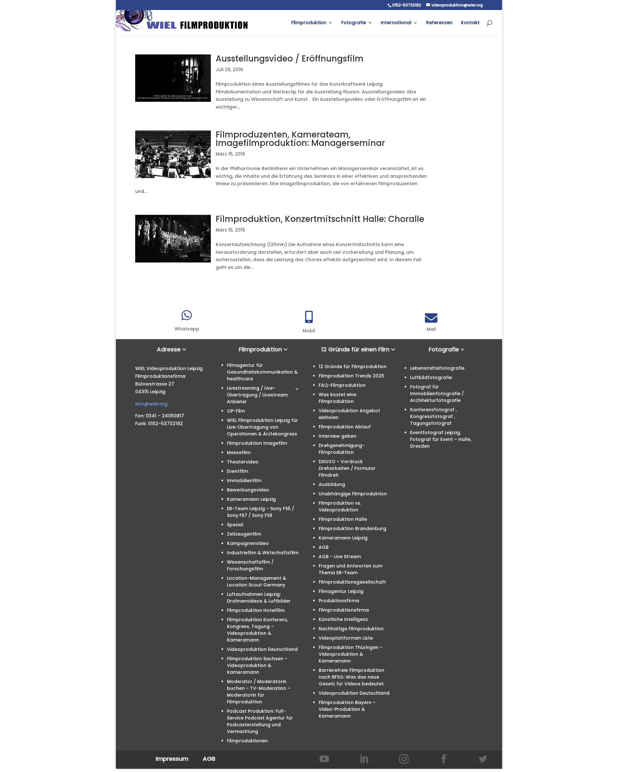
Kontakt (470, 23)
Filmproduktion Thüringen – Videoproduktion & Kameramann (351, 654)
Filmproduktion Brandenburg (352, 528)
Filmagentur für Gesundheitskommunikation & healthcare (262, 372)
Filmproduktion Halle (343, 519)
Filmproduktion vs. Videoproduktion (340, 506)
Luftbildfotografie (431, 377)
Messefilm (238, 452)
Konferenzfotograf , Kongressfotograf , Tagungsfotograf (433, 416)
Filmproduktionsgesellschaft (352, 582)
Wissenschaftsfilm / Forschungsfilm (250, 565)
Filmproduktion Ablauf (345, 427)
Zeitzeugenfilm (244, 534)
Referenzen (439, 23)
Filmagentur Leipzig (341, 591)
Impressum (172, 759)
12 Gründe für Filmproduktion (353, 366)
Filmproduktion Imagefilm (257, 443)
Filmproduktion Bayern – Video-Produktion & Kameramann (347, 709)
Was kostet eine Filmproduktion (337, 398)
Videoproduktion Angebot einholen (349, 414)
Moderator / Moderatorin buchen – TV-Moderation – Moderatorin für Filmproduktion (258, 691)
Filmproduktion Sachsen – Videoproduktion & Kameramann (257, 665)
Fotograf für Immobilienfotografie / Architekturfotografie (437, 394)
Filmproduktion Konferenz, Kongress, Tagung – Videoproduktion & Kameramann (257, 629)
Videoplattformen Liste (346, 638)
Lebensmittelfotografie (437, 368)
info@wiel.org (151, 404)
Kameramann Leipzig (251, 499)
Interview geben (337, 436)
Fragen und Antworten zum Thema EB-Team (350, 569)
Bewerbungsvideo (248, 490)
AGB (324, 547)
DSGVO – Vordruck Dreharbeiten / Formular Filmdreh (347, 468)
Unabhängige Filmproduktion (353, 494)
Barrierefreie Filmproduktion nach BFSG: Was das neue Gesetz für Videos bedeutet (351, 677)
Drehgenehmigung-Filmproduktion (342, 448)
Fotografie (353, 23)
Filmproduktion (308, 23)
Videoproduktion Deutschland (262, 649)
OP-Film (236, 411)
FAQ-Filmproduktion (342, 385)
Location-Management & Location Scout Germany (256, 581)
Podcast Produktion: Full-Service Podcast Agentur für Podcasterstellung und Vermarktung (260, 721)
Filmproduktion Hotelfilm (256, 610)
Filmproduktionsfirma (344, 610)
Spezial (235, 524)
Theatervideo (242, 462)
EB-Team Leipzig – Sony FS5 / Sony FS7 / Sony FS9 (260, 512)
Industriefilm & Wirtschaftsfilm (262, 552)
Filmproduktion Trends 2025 (351, 376)
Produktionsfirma (339, 600)
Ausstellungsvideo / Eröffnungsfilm (289, 58)
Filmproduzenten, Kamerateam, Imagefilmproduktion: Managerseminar (300, 139)
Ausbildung (332, 484)
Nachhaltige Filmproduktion (351, 628)
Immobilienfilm (244, 480)
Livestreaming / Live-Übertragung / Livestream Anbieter (257, 395)
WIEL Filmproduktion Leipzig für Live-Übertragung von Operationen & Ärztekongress (262, 427)
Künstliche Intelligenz (343, 619)
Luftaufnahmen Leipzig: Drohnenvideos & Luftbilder (259, 597)
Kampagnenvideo (248, 543)
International (396, 23)
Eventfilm (237, 471)
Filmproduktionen (247, 741)
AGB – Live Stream (340, 556)
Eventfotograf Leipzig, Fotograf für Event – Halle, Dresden (440, 439)
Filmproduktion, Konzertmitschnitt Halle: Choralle (320, 219)
